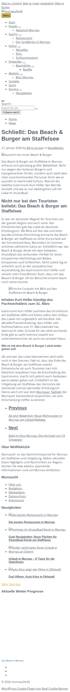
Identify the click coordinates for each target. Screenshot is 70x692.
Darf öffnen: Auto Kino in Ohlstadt (32, 576)
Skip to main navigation (38, 3)
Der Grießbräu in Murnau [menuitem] (33, 42)
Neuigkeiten (56, 148)
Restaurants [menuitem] (24, 38)
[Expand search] (2, 100)
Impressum (16, 500)
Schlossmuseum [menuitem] (27, 58)
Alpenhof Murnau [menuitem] (27, 30)
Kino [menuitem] (19, 54)
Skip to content (11, 3)
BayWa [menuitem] (27, 69)
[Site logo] (12, 11)
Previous (18, 407)
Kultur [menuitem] (13, 46)
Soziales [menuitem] (14, 81)
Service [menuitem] (13, 89)
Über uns (15, 485)
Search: (6, 104)
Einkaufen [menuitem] (15, 62)
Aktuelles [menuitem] (22, 50)
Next (13, 427)
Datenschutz (17, 496)
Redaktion (15, 488)
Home (13, 119)
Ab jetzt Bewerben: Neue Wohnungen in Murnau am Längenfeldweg (35, 418)
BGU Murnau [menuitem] (24, 77)
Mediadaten (17, 492)
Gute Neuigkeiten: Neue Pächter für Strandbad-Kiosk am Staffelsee (33, 538)
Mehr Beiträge (11, 584)
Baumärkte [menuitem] (23, 66)
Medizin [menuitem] (14, 73)
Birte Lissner (35, 148)
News (12, 123)
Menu (6, 15)
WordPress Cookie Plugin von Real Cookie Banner (34, 689)
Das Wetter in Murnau (12, 660)
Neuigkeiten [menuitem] (24, 93)
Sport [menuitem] (12, 85)
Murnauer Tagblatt (49, 392)
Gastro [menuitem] (13, 34)
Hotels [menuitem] (13, 26)
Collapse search (11, 112)
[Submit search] (36, 108)
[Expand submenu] (19, 27)
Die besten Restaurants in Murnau (32, 522)
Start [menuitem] (12, 22)
